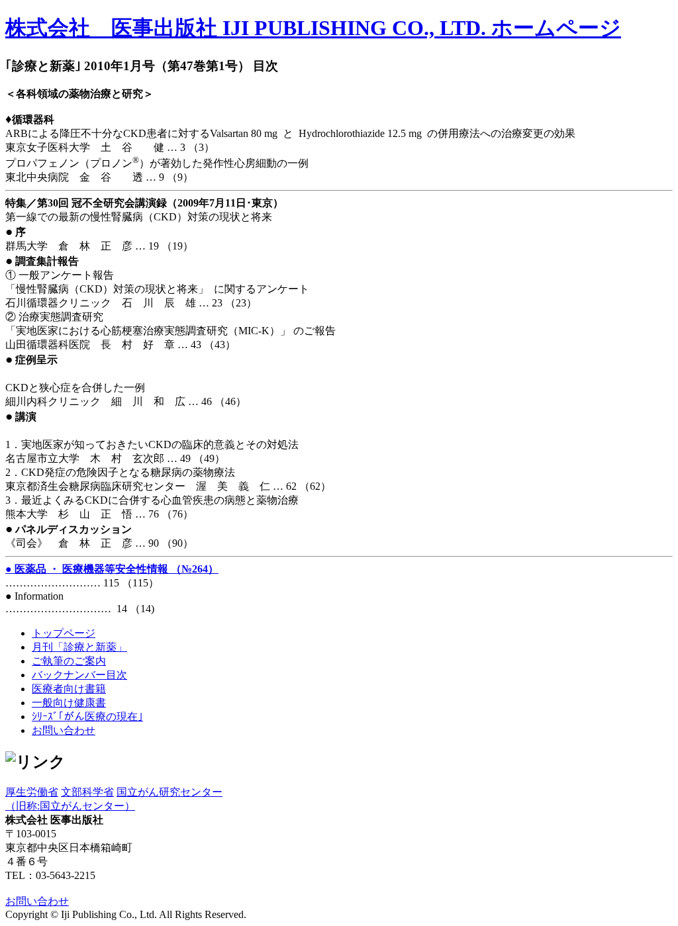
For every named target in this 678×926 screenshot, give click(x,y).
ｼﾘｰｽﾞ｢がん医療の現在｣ (87, 716)
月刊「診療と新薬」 (79, 647)
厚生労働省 (31, 792)
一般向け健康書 (69, 702)
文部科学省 (87, 792)
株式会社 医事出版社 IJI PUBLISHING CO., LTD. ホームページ (313, 28)
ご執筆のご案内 (69, 661)
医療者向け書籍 (69, 688)
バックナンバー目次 (79, 674)
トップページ (63, 633)
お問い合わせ (63, 730)
